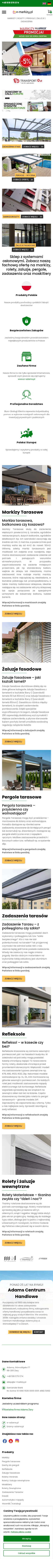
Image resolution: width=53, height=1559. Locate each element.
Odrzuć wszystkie (26, 1553)
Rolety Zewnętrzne (11, 1488)
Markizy (5, 1457)
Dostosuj (26, 1546)
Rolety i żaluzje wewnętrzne (16, 1480)
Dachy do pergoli (10, 1465)
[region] (26, 1532)
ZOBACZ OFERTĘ (21, 179)
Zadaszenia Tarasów (12, 1492)
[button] (17, 81)
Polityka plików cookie (21, 1532)
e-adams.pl (13, 1422)
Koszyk (49, 13)
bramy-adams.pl (15, 1426)
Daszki (5, 1495)
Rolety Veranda (10, 1476)
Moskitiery (7, 1484)
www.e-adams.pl (26, 379)
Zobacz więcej (31, 146)
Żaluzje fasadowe (11, 1472)
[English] (44, 3)
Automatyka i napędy (13, 1499)
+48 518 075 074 (10, 2)
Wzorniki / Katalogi (11, 1503)
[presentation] (4, 52)
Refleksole (7, 1469)
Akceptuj (26, 1538)
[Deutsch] (49, 3)
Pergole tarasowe (11, 1461)
